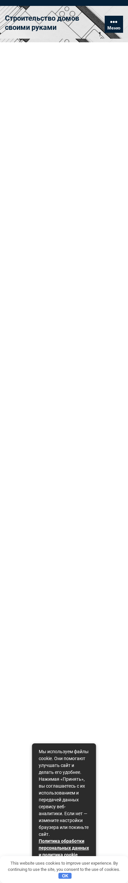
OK (65, 875)
